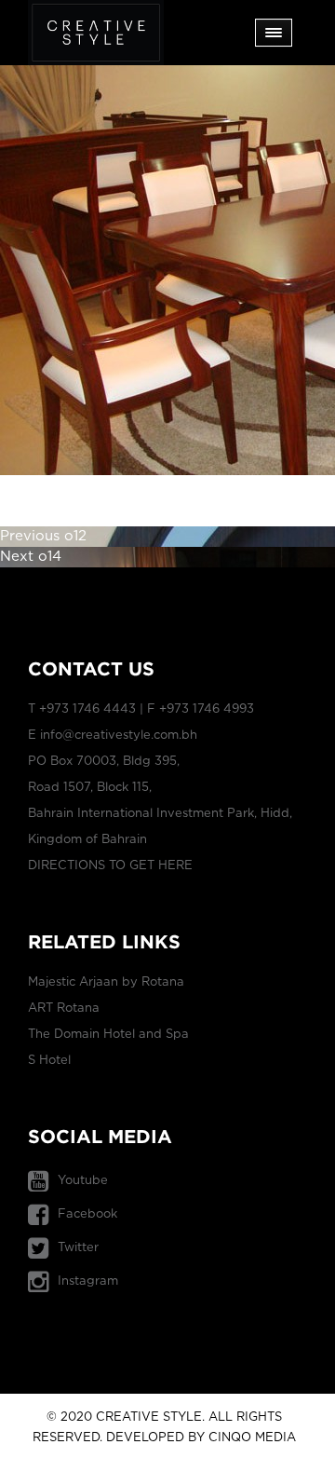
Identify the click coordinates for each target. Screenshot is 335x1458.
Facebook (87, 1214)
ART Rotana (64, 1008)
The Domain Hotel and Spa (108, 1035)
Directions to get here (110, 866)
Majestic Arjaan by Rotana (106, 982)
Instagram (88, 1281)
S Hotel (49, 1061)
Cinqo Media (252, 1438)
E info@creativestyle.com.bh (112, 735)
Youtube (83, 1181)
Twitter (78, 1248)
